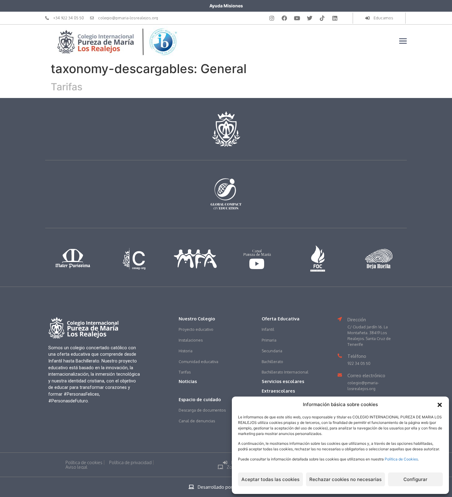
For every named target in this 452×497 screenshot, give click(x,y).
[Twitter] (309, 18)
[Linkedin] (334, 18)
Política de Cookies (401, 459)
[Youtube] (297, 18)
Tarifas (66, 87)
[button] (440, 405)
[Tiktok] (322, 18)
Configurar (415, 479)
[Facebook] (284, 18)
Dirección (356, 319)
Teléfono (356, 356)
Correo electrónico (366, 375)
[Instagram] (271, 18)
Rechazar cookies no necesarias (345, 479)
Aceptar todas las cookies (270, 479)
